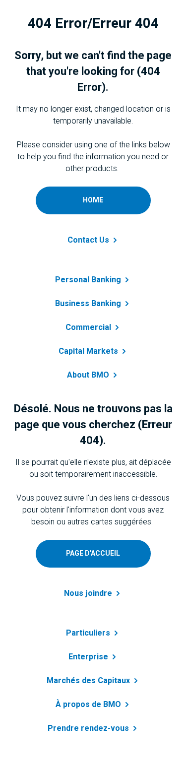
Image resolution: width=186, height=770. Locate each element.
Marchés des (88, 681)
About (88, 375)
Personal (88, 280)
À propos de (88, 704)
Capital (88, 351)
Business (88, 304)
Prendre (88, 728)
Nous (88, 593)
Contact (88, 240)
